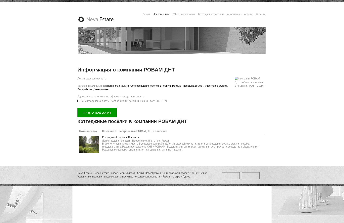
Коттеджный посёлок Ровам (119, 137)
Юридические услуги (116, 85)
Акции (146, 14)
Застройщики (161, 14)
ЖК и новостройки (184, 14)
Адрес (186, 176)
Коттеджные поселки (211, 14)
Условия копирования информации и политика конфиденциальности (118, 176)
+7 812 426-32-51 (97, 113)
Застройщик (84, 89)
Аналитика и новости (239, 14)
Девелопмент (102, 89)
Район (166, 176)
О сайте (261, 14)
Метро (176, 176)
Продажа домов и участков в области (205, 85)
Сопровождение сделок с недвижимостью (155, 85)
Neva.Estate (100, 19)
